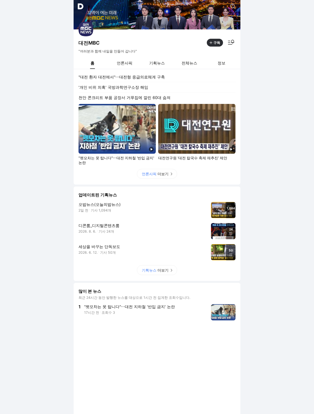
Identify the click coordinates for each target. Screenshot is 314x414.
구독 (216, 42)
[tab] (92, 63)
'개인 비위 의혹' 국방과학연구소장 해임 (113, 87)
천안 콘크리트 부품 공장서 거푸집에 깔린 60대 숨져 (124, 97)
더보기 (155, 174)
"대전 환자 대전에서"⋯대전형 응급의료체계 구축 (121, 77)
